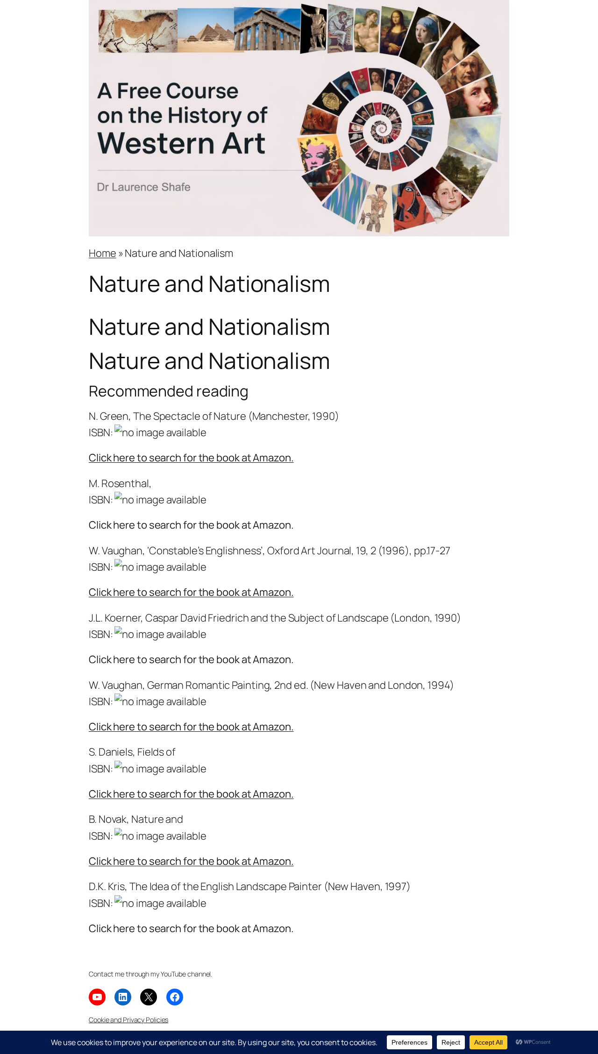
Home (102, 253)
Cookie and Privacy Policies (128, 1019)
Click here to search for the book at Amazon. (191, 458)
